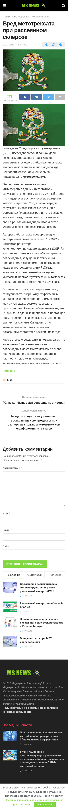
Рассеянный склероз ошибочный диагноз (41, 605)
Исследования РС (41, 16)
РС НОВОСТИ (21, 16)
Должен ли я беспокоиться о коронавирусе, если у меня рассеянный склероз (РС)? (38, 587)
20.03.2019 (8, 44)
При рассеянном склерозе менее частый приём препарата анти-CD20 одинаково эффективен (41, 735)
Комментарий (13, 468)
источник (9, 371)
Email (7, 530)
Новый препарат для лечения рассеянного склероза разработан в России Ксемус (42, 622)
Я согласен (45, 804)
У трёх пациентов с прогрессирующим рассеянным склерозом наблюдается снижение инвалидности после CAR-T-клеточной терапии (42, 759)
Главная (7, 16)
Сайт (6, 546)
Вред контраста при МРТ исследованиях (36, 640)
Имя (6, 513)
